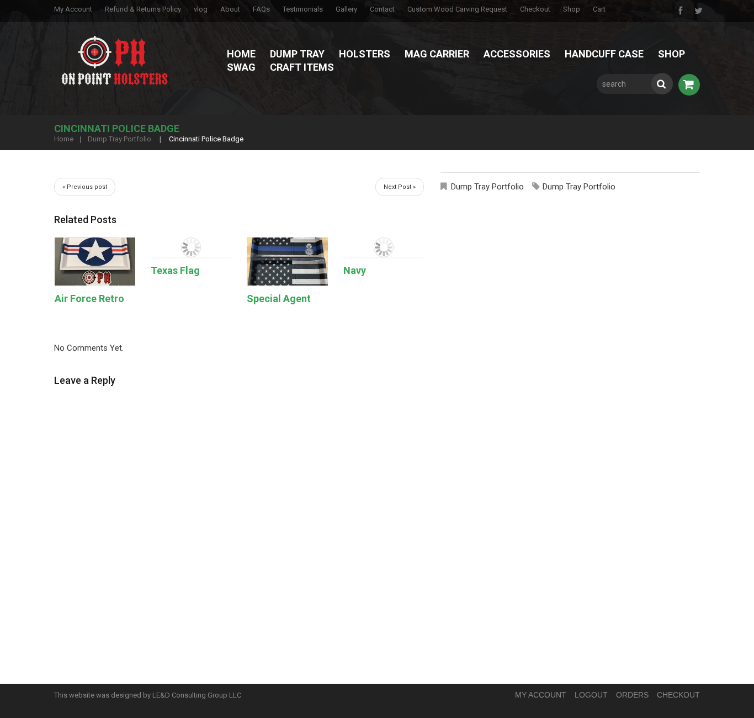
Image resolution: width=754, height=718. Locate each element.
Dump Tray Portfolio (119, 139)
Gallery (346, 9)
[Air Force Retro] (95, 261)
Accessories (517, 54)
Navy (354, 270)
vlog (201, 9)
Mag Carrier (437, 54)
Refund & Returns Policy (143, 9)
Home (241, 54)
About (230, 9)
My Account (73, 9)
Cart (599, 9)
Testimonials (303, 9)
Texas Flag (175, 270)
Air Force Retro (89, 298)
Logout (591, 694)
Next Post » (400, 187)
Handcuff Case (604, 54)
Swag (241, 67)
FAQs (261, 9)
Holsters (364, 54)
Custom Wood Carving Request (457, 9)
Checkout (535, 9)
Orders (632, 694)
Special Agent (279, 298)
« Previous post (84, 187)
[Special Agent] (287, 261)
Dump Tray (297, 54)
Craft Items (302, 67)
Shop (571, 9)
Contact (382, 9)
